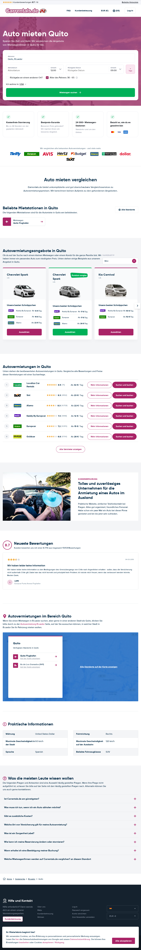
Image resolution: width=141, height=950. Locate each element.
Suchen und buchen (124, 385)
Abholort (11, 56)
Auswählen (24, 332)
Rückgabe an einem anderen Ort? (26, 77)
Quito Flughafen (21, 221)
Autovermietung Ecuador (32, 624)
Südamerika (20, 879)
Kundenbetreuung (83, 10)
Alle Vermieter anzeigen (70, 449)
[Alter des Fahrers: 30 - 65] (47, 77)
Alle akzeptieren (123, 940)
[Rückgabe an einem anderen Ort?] (7, 77)
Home (9, 879)
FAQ (68, 10)
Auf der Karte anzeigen (30, 658)
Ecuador (31, 879)
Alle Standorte (128, 209)
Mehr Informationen (99, 385)
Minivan (40, 917)
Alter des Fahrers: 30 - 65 (62, 77)
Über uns (41, 907)
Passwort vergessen (81, 910)
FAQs (39, 910)
